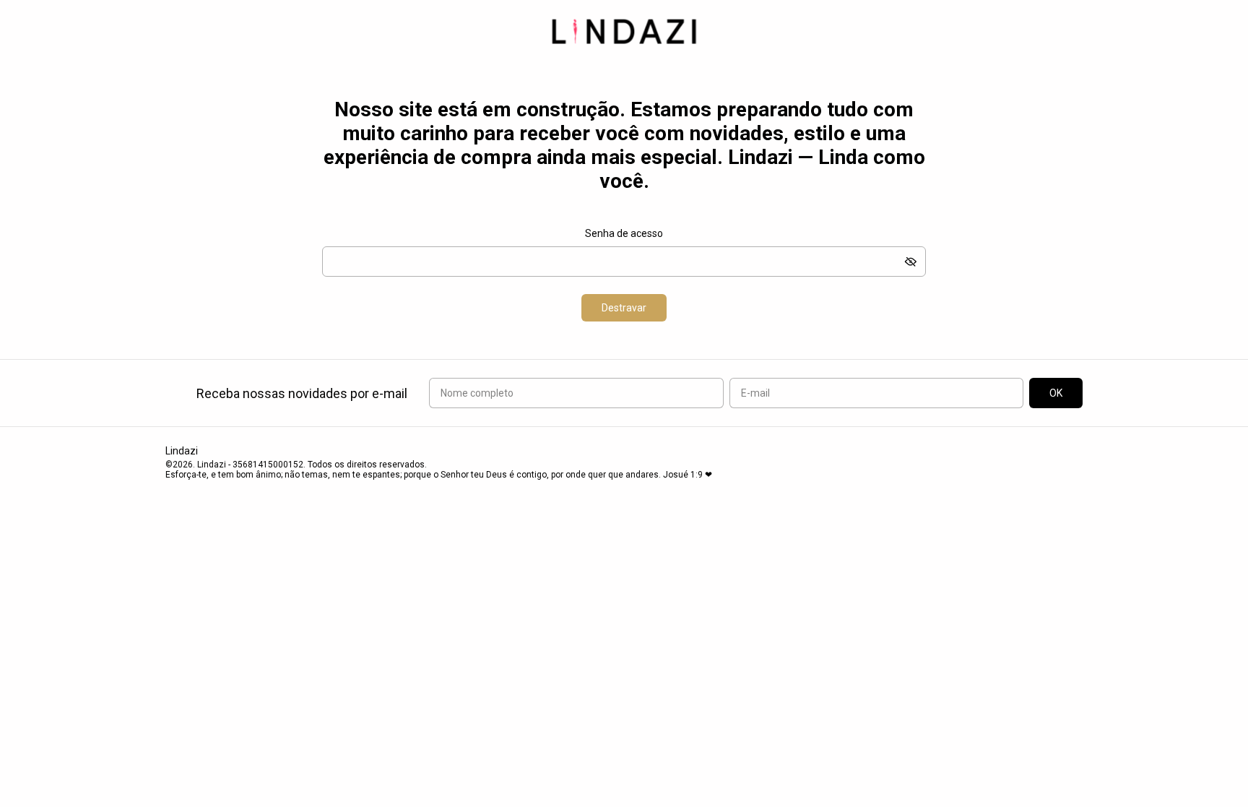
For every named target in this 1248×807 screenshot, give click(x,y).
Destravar (624, 308)
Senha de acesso (624, 233)
